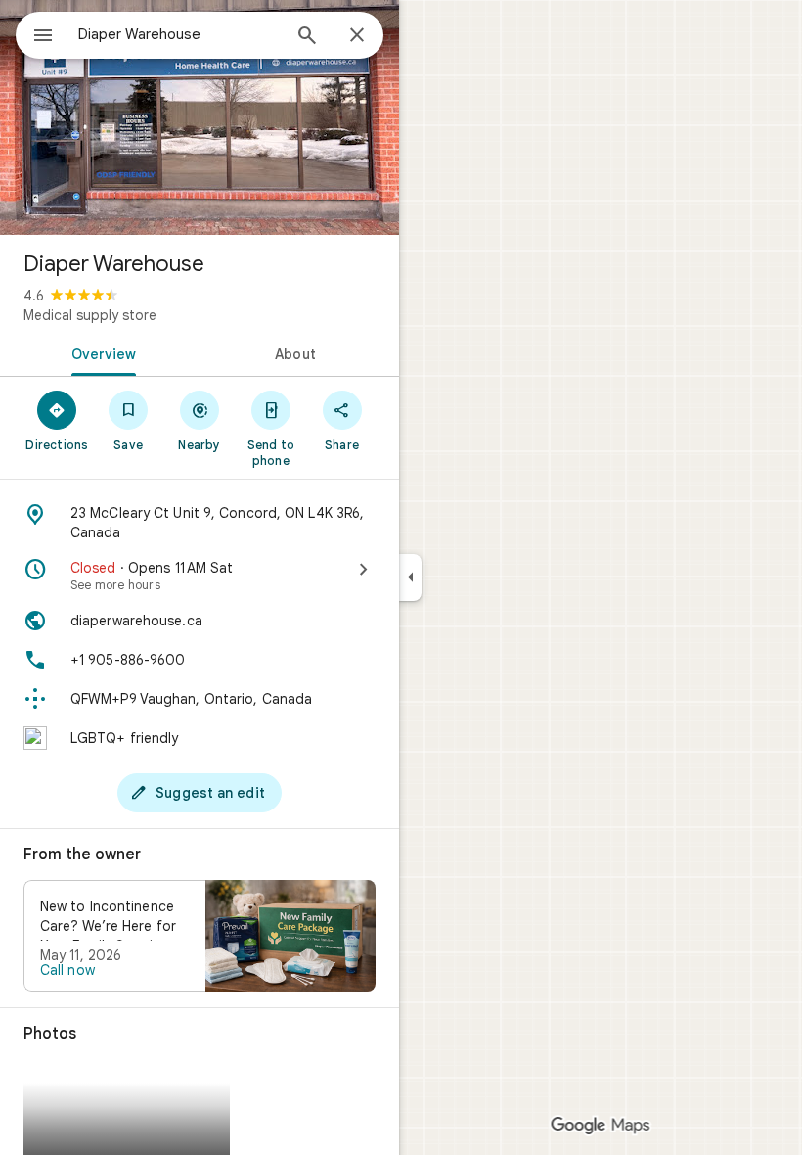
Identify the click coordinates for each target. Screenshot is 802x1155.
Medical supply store (89, 315)
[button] (199, 936)
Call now (67, 970)
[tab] (100, 352)
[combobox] (179, 34)
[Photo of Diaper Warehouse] (199, 117)
